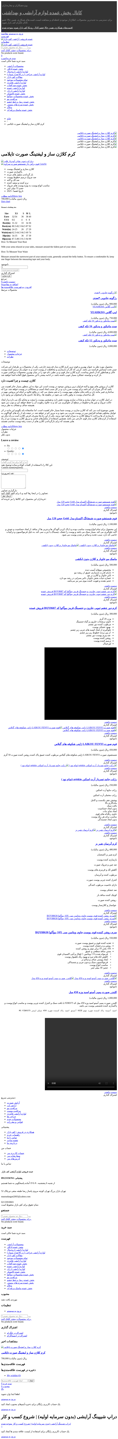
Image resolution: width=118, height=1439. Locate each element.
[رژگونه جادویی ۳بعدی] (105, 292)
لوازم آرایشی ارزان (16, 91)
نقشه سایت (12, 1140)
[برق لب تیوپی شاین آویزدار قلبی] (59, 161)
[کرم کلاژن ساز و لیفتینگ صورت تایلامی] (97, 133)
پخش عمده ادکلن (15, 69)
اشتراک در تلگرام (15, 1333)
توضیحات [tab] (11, 351)
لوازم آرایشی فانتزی (16, 82)
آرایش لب (11, 1105)
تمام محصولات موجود (17, 80)
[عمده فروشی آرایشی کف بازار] (17, 39)
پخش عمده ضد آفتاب (17, 85)
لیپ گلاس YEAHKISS (103, 312)
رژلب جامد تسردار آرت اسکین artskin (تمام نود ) (89, 779)
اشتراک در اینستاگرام (17, 1336)
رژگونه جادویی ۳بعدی (105, 298)
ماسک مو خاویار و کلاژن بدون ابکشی (96, 559)
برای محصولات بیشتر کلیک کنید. (16, 50)
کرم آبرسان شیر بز (106, 843)
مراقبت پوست (14, 1111)
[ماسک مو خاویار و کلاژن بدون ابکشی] (79, 545)
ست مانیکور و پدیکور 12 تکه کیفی (97, 340)
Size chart (5, 201)
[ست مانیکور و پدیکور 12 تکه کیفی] (100, 335)
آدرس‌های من (13, 1158)
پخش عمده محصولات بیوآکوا (20, 96)
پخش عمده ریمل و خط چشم (20, 102)
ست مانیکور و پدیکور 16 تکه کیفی (97, 326)
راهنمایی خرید (13, 1135)
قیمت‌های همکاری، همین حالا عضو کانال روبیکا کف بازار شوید (43, 27)
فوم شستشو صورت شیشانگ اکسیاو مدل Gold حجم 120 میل (82, 518)
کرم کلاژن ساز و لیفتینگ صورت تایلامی (23, 1352)
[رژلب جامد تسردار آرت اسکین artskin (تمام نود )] (69, 765)
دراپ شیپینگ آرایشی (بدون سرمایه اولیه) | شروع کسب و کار (41, 1424)
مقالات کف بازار (14, 77)
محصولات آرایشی (15, 66)
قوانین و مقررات (15, 1122)
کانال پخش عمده (42, 12)
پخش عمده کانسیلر (16, 93)
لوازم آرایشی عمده (16, 88)
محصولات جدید (14, 1119)
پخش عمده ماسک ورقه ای (19, 110)
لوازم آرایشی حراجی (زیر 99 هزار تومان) (26, 74)
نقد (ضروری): (7, 473)
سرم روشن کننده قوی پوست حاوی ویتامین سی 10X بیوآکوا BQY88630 (76, 932)
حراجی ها (11, 1116)
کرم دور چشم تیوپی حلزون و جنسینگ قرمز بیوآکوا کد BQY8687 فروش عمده (73, 608)
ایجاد (31, 1381)
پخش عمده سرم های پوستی (20, 104)
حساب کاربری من (15, 1153)
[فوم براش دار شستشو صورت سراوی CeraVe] (59, 164)
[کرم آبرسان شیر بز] (96, 830)
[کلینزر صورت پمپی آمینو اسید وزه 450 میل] (74, 978)
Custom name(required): (12, 467)
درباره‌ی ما (12, 1143)
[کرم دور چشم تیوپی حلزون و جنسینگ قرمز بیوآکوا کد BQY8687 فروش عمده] (79, 592)
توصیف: (5, 459)
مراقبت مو (12, 99)
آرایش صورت (13, 1103)
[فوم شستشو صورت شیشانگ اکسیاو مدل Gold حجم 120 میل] (87, 503)
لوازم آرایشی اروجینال (17, 71)
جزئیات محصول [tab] (14, 354)
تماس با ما (12, 1137)
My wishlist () (14, 1375)
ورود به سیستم (14, 1311)
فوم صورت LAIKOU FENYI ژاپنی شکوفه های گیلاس (85, 744)
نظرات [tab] (10, 356)
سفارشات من (13, 1156)
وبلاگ (9, 107)
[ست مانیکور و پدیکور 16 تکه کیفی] (100, 321)
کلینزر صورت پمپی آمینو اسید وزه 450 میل (93, 992)
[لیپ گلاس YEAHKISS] (105, 306)
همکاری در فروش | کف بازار (20, 1132)
